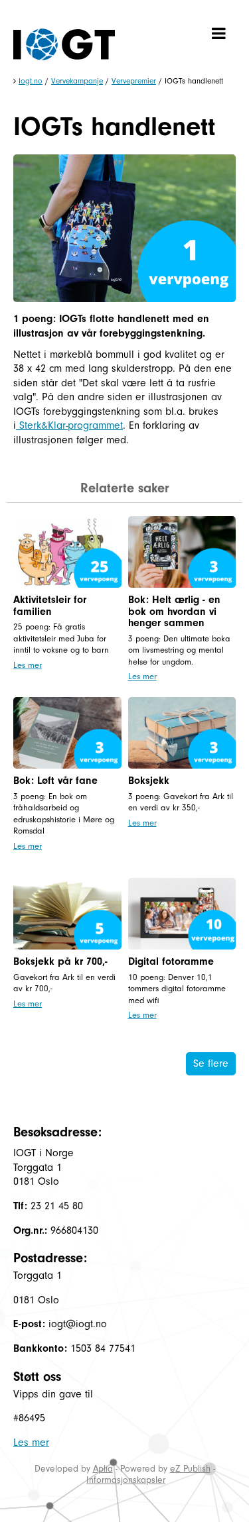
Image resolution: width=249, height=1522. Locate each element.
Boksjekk (148, 781)
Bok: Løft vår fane (55, 781)
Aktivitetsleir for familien (49, 606)
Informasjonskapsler (125, 1480)
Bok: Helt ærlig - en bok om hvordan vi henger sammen (174, 611)
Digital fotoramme (171, 961)
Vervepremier (134, 80)
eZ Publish (190, 1468)
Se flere (210, 1063)
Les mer (27, 665)
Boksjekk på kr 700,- (60, 961)
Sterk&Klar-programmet (69, 425)
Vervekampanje (77, 80)
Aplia (103, 1468)
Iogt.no (30, 80)
